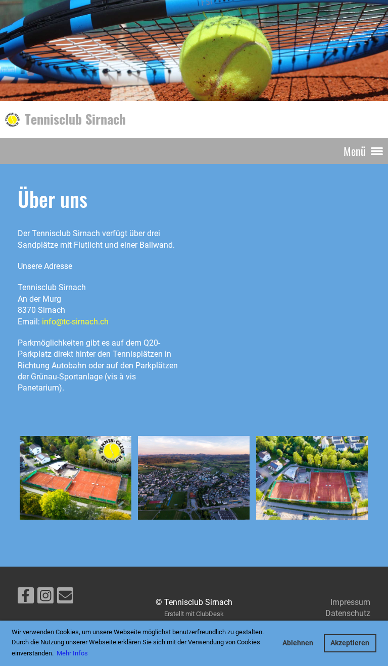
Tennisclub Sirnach (75, 119)
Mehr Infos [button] (72, 653)
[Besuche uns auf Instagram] (45, 597)
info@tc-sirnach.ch (75, 321)
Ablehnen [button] (297, 643)
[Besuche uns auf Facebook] (26, 597)
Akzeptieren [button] (349, 643)
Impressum (350, 602)
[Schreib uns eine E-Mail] (65, 597)
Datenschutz (347, 613)
